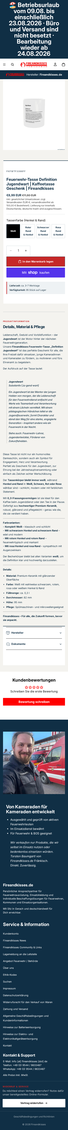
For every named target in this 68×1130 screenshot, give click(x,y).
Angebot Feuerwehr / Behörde (20, 961)
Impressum (9, 988)
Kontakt (7, 1045)
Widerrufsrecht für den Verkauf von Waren (28, 1002)
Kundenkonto (11, 933)
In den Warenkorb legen (37, 261)
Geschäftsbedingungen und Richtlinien (34, 1116)
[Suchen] (12, 64)
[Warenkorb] (63, 64)
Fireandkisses (38, 1124)
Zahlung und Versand (15, 1009)
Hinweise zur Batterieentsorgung (22, 1027)
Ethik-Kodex (10, 974)
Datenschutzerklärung (15, 995)
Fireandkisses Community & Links (22, 947)
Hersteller (17, 632)
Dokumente (18, 643)
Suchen (7, 981)
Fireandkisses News (14, 940)
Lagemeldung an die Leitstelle (20, 954)
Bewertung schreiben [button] (34, 702)
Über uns (8, 968)
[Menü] (4, 64)
